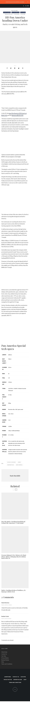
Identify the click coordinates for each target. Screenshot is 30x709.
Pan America (19, 464)
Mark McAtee (5, 602)
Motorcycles (11, 464)
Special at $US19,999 (17, 115)
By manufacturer (15, 12)
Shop (2, 662)
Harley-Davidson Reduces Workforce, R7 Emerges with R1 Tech (13, 591)
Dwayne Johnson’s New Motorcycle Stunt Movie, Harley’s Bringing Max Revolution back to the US (13, 556)
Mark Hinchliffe (14, 10)
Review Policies (5, 660)
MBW (19, 462)
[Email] (22, 68)
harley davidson (12, 462)
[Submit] (18, 68)
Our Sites (3, 656)
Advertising (4, 652)
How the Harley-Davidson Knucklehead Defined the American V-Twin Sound (13, 522)
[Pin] (14, 68)
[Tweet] (10, 68)
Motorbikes (23, 12)
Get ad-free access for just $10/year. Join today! (15, 1)
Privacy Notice (5, 658)
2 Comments (16, 14)
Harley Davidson (6, 12)
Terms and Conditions (6, 664)
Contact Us (4, 654)
